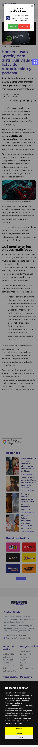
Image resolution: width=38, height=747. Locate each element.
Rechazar (24, 26)
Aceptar (13, 26)
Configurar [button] (19, 737)
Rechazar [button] (19, 733)
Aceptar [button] (19, 729)
